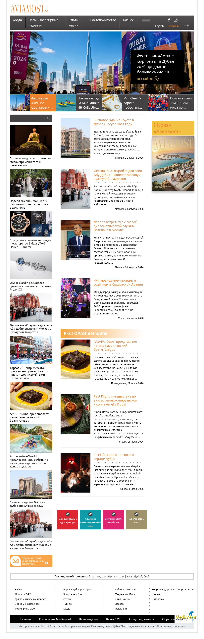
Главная (25, 619)
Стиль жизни (122, 599)
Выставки (121, 608)
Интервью (158, 599)
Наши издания (88, 619)
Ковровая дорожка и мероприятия (173, 589)
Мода (17, 20)
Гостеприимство (103, 20)
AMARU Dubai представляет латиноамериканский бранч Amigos (115, 345)
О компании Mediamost (55, 619)
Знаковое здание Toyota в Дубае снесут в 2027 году (114, 122)
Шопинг (156, 594)
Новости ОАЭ (23, 594)
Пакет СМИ (114, 619)
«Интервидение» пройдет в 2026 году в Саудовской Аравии (118, 282)
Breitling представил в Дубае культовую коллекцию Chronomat (181, 109)
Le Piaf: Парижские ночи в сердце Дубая (114, 457)
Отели (67, 599)
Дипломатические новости (31, 599)
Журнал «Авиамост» (167, 128)
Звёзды (119, 604)
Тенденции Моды (125, 594)
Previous (15, 63)
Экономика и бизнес (27, 604)
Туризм (67, 604)
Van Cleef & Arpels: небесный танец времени (87, 107)
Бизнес (128, 20)
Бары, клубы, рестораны (78, 589)
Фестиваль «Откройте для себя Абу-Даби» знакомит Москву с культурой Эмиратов (118, 175)
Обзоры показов (125, 589)
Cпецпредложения (142, 619)
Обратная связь (173, 619)
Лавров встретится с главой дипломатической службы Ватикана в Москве (115, 226)
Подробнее (145, 79)
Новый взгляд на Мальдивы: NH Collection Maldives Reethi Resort (43, 107)
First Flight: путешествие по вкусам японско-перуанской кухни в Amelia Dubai (115, 400)
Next (189, 63)
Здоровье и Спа (72, 594)
